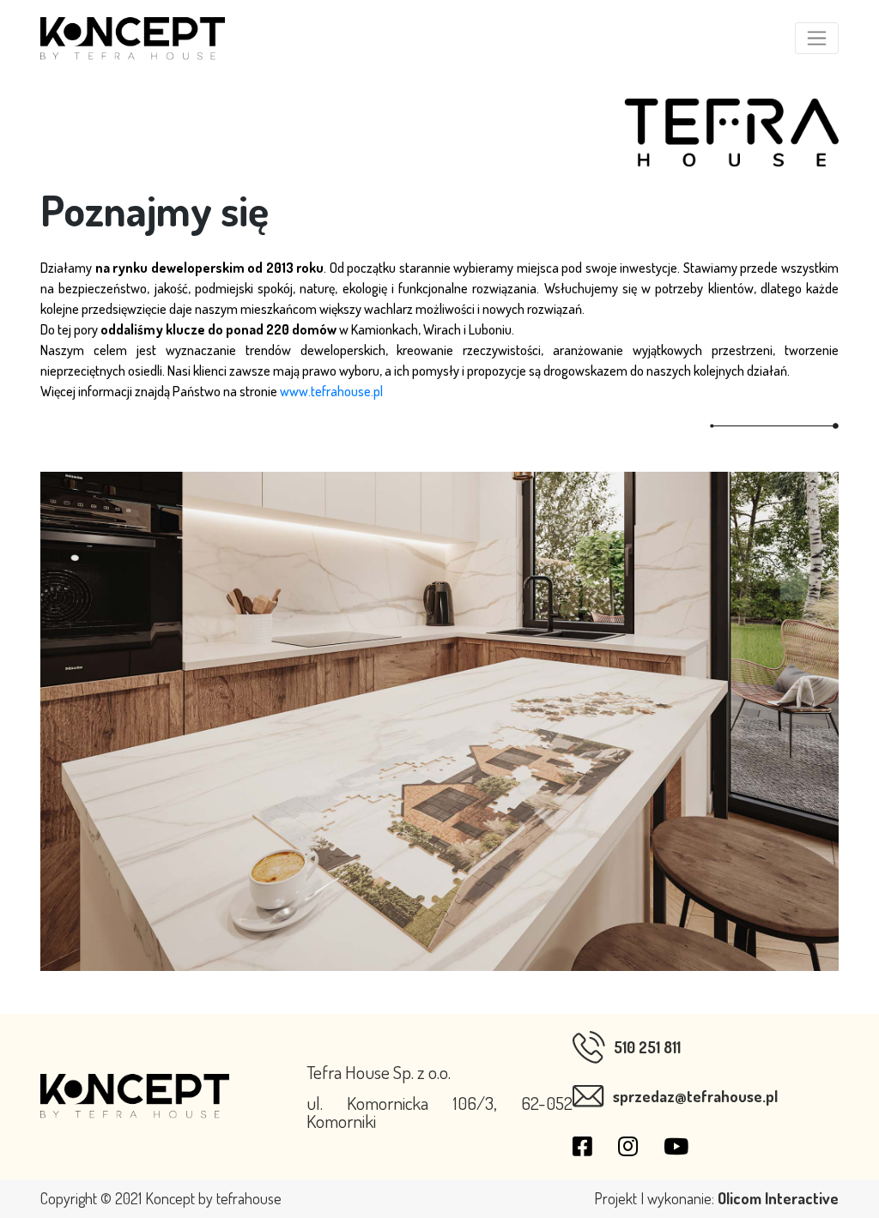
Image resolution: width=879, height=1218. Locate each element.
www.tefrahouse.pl (331, 391)
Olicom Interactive (778, 1198)
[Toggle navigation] (817, 37)
